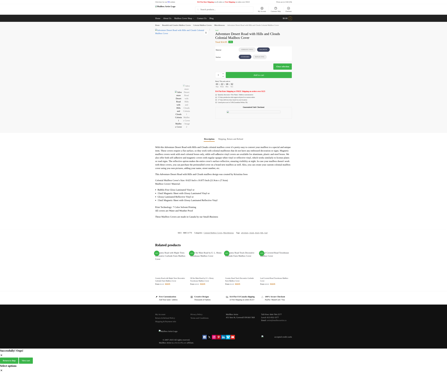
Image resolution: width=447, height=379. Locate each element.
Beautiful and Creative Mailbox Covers (176, 25)
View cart (26, 361)
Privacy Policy (196, 314)
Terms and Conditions (199, 318)
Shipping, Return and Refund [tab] (230, 139)
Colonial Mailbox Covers (202, 25)
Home (157, 25)
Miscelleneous (219, 25)
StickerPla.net (180, 343)
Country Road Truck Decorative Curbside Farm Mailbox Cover (239, 279)
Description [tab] (209, 139)
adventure (244, 233)
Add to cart (258, 75)
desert (257, 233)
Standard (245, 57)
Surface (218, 57)
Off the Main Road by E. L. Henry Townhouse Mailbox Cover (202, 279)
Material (218, 50)
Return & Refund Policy (165, 318)
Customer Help (276, 11)
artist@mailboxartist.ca (276, 320)
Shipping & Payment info (165, 321)
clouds (251, 233)
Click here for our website (165, 2)
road (265, 233)
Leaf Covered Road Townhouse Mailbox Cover (274, 279)
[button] (287, 18)
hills (261, 233)
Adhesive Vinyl (247, 49)
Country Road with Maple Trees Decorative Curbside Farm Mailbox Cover (170, 279)
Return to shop (9, 361)
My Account (262, 11)
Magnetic (263, 49)
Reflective (259, 57)
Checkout (288, 11)
